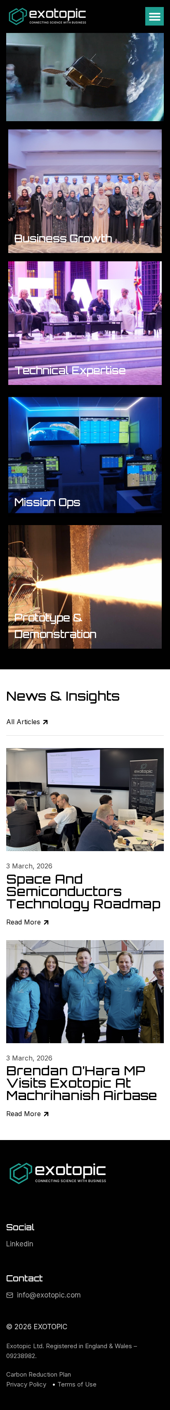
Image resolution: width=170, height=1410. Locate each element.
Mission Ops (47, 502)
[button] (154, 16)
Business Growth (63, 238)
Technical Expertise (70, 370)
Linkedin (19, 1244)
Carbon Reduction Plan (38, 1374)
